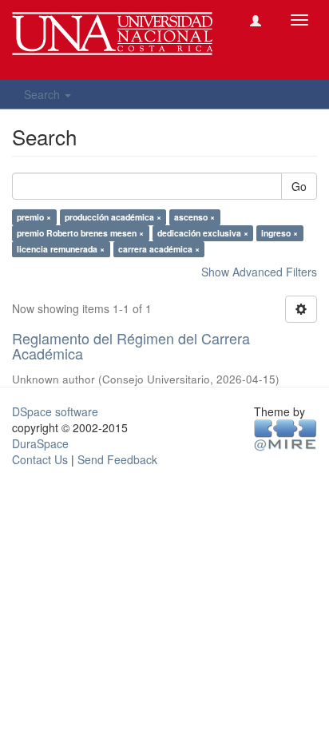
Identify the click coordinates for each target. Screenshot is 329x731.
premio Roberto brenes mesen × (80, 233)
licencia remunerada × (61, 249)
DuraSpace (40, 443)
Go (299, 186)
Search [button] (43, 94)
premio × (34, 217)
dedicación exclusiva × (202, 233)
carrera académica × (159, 249)
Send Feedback (117, 459)
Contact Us (40, 459)
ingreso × (279, 233)
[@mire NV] (285, 434)
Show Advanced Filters (259, 272)
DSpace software (55, 411)
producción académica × (113, 217)
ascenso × (194, 217)
